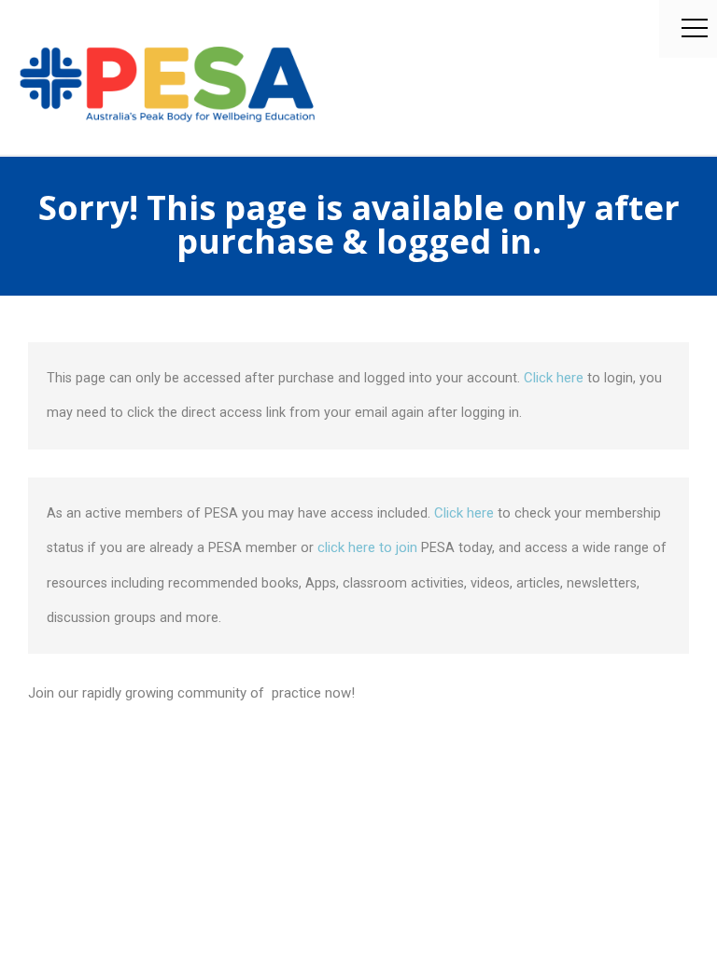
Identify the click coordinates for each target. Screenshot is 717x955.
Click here (555, 377)
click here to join (367, 547)
